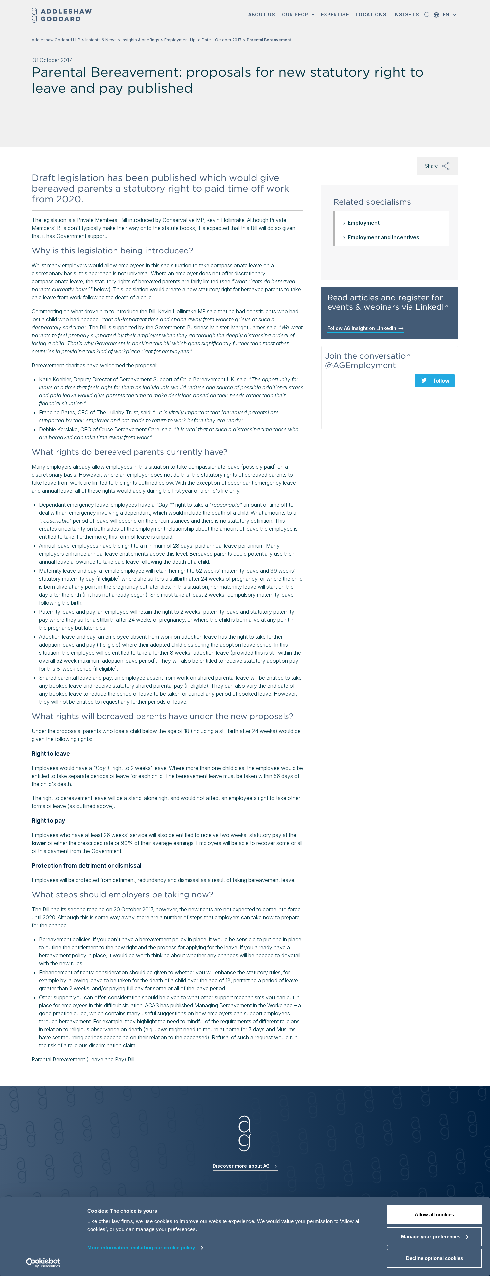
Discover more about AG (242, 1166)
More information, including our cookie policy (141, 1247)
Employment (364, 222)
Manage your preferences (430, 1236)
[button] (262, 15)
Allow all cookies (434, 1214)
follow (441, 380)
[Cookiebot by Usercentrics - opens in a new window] (43, 1263)
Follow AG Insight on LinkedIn (362, 328)
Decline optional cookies (434, 1258)
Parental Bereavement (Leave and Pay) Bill (83, 1059)
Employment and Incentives (383, 237)
